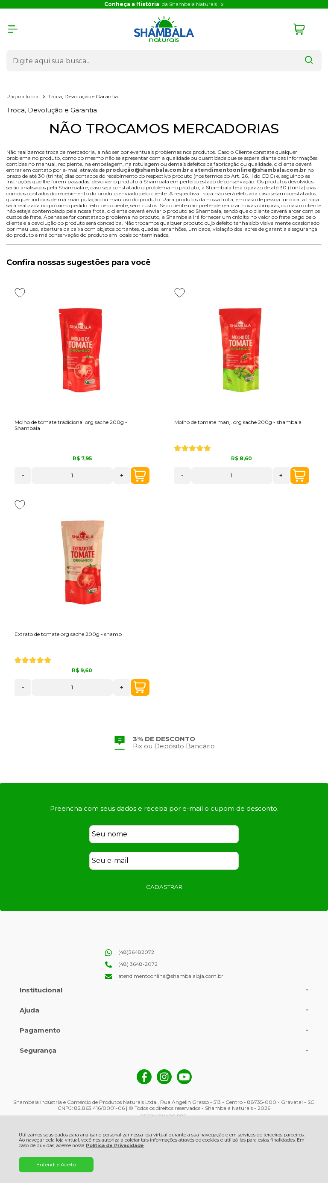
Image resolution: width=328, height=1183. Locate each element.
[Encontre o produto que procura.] (309, 60)
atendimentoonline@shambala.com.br (250, 170)
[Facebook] (144, 1082)
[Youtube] (184, 1082)
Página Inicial (23, 96)
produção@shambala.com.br (147, 170)
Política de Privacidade (115, 1145)
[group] (163, 742)
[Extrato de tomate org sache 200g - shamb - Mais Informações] (82, 562)
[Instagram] (164, 1082)
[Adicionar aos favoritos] (20, 292)
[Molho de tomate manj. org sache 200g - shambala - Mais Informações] (241, 350)
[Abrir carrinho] (305, 29)
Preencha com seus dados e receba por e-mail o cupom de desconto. (164, 808)
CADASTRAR (164, 886)
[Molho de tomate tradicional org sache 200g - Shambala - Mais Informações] (82, 350)
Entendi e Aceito (56, 1164)
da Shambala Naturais (160, 4)
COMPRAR (140, 475)
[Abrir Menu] (12, 29)
